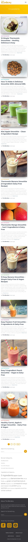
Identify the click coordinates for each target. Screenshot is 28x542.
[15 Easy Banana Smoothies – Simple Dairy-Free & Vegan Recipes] (14, 259)
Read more (19, 52)
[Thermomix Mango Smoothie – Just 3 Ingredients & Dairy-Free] (14, 211)
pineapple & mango (20, 483)
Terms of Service (9, 532)
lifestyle (12, 483)
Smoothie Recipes (5, 36)
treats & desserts (11, 488)
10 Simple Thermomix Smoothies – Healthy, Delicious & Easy (10, 40)
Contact (18, 536)
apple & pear (17, 475)
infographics (8, 483)
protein (14, 486)
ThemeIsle (19, 539)
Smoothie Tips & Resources (7, 468)
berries (20, 478)
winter (3, 490)
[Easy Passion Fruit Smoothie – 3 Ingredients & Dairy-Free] (14, 308)
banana (14, 478)
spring (19, 486)
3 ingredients (7, 475)
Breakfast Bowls (4, 460)
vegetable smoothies (20, 488)
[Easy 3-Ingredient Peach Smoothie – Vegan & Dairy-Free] (14, 353)
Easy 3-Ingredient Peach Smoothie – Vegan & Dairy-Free (12, 372)
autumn (4, 478)
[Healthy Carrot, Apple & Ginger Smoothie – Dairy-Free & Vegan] (14, 405)
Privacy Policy (19, 532)
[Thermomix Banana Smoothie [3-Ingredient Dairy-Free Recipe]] (14, 164)
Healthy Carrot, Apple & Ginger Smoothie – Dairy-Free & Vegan (13, 425)
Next (18, 444)
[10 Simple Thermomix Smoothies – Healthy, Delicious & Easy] (14, 25)
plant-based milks (6, 486)
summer (4, 488)
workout (8, 490)
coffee (5, 481)
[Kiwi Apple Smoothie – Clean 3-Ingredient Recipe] (14, 114)
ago (12, 54)
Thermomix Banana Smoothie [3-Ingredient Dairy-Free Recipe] (14, 183)
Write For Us (11, 536)
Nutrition (3, 463)
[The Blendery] (7, 2)
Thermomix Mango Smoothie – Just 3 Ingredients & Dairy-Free (13, 227)
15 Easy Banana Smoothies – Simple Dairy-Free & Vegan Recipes (13, 279)
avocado (9, 478)
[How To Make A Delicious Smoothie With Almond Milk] (14, 68)
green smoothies (13, 481)
